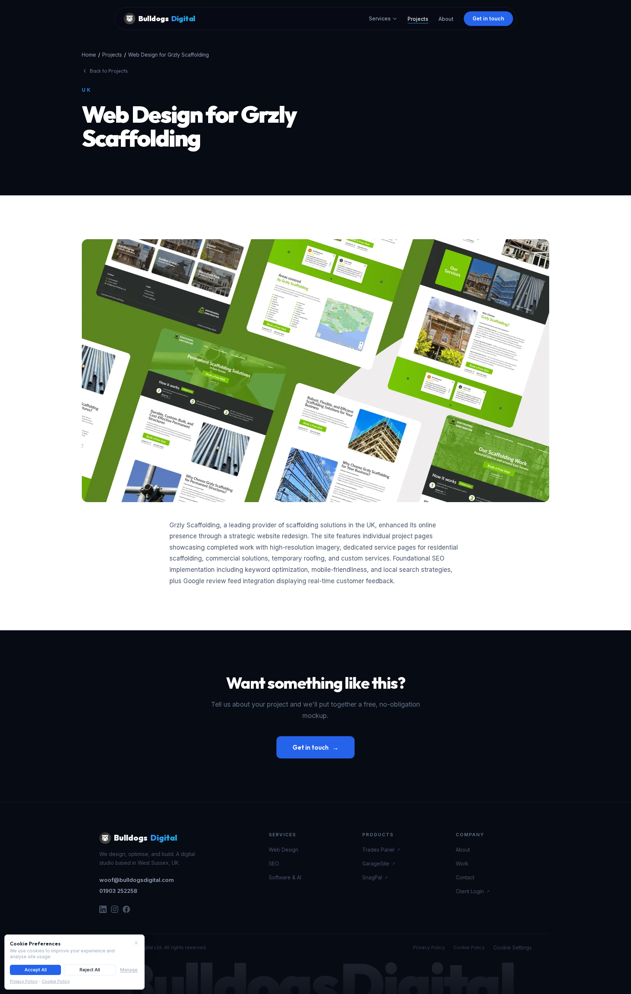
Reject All (90, 969)
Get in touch (488, 18)
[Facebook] (126, 909)
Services (380, 18)
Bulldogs (166, 18)
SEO (274, 863)
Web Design (283, 849)
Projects (418, 19)
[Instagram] (114, 909)
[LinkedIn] (103, 909)
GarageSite (378, 863)
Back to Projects (109, 71)
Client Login (473, 891)
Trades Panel (381, 849)
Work (462, 863)
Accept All (35, 969)
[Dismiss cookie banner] (136, 942)
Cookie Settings (512, 947)
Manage (129, 969)
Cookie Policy (469, 947)
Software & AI (285, 877)
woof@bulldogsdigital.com (136, 879)
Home (89, 54)
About (446, 19)
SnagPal (375, 877)
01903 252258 (118, 890)
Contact (465, 877)
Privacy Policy (429, 947)
